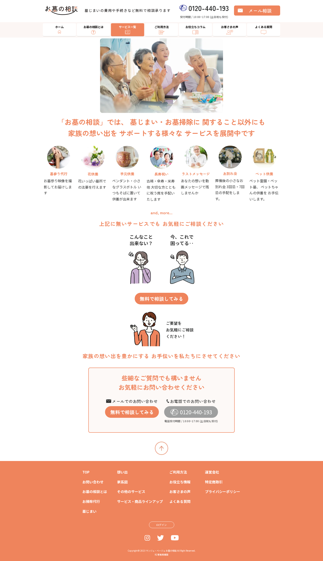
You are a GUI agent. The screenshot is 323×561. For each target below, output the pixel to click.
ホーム (59, 27)
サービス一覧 (127, 27)
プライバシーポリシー (222, 491)
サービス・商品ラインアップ (140, 501)
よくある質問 (263, 27)
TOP (85, 472)
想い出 (122, 472)
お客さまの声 (229, 27)
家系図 (122, 481)
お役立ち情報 (180, 481)
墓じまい (89, 511)
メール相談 (260, 10)
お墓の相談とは (93, 27)
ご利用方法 (161, 27)
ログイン (161, 525)
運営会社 (212, 472)
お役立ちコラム (195, 27)
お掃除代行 (91, 501)
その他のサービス (131, 491)
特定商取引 (214, 481)
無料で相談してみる (161, 298)
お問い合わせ (92, 481)
